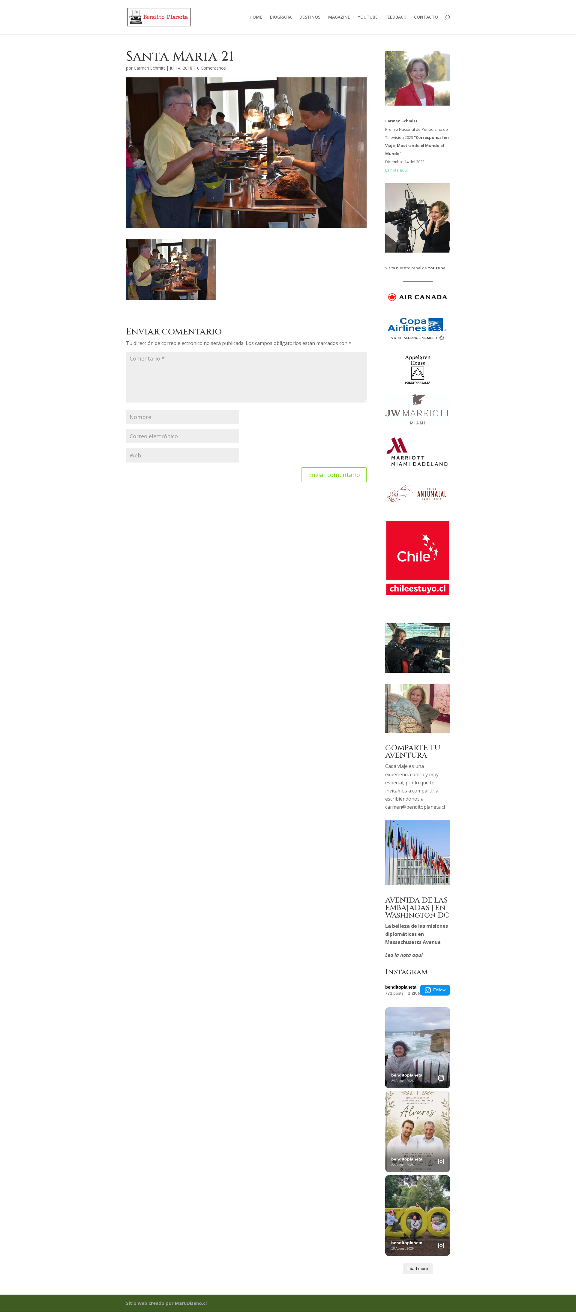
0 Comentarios (211, 68)
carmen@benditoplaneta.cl (415, 807)
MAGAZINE (339, 17)
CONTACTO (426, 17)
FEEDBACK (396, 17)
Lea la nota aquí (404, 955)
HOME (256, 17)
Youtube (437, 268)
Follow (439, 989)
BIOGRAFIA (281, 17)
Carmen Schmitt (149, 68)
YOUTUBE (368, 17)
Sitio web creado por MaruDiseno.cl (166, 1303)
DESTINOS (309, 17)
